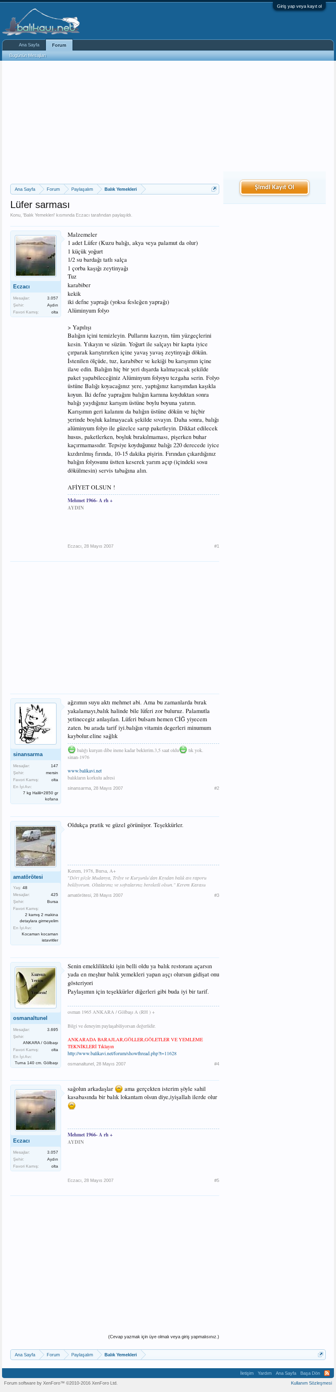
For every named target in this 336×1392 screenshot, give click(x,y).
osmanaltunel (30, 1018)
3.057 (52, 298)
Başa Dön (310, 1373)
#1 (216, 546)
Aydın (52, 305)
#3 (216, 895)
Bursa (52, 901)
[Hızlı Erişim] (214, 189)
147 (54, 765)
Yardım (265, 1373)
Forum (59, 45)
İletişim (247, 1373)
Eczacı (83, 215)
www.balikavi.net (85, 770)
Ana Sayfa (29, 44)
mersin (52, 772)
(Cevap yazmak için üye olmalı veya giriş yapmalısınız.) (163, 1336)
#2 (216, 788)
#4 (216, 1063)
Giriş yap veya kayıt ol (299, 6)
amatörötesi (28, 877)
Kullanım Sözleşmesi (311, 1383)
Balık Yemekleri (39, 215)
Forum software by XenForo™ (61, 1383)
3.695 (52, 1029)
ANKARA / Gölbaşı (40, 1042)
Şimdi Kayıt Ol (274, 187)
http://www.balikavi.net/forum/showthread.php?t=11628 (122, 1053)
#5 (216, 1180)
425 (54, 894)
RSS (327, 1373)
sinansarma (28, 754)
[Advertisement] (114, 122)
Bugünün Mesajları (27, 55)
